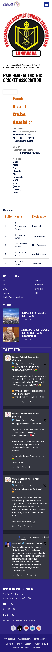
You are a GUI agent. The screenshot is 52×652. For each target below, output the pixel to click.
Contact (31, 150)
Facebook (13, 628)
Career (28, 644)
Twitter (19, 628)
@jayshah (30, 543)
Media (38, 280)
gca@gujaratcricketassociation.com (19, 620)
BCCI (5, 289)
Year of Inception (16, 148)
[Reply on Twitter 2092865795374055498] (13, 402)
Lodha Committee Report (14, 297)
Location (24, 150)
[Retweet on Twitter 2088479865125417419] (18, 467)
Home (5, 65)
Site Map (36, 648)
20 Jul (31, 485)
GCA (5, 280)
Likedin (32, 628)
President (16, 128)
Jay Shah (16, 543)
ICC (36, 293)
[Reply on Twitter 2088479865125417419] (13, 467)
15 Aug (31, 420)
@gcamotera (20, 364)
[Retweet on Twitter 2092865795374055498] (18, 402)
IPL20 (5, 285)
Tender (19, 644)
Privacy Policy (40, 644)
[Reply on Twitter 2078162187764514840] (13, 575)
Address (16, 159)
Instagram (38, 628)
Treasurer (31, 131)
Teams (6, 293)
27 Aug (31, 364)
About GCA (15, 65)
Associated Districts (30, 65)
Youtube (26, 628)
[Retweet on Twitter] (19, 537)
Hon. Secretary (24, 130)
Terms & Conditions (20, 648)
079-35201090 (9, 609)
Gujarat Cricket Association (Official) (25, 359)
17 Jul (39, 543)
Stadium (39, 285)
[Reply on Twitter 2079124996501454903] (13, 526)
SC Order (39, 289)
